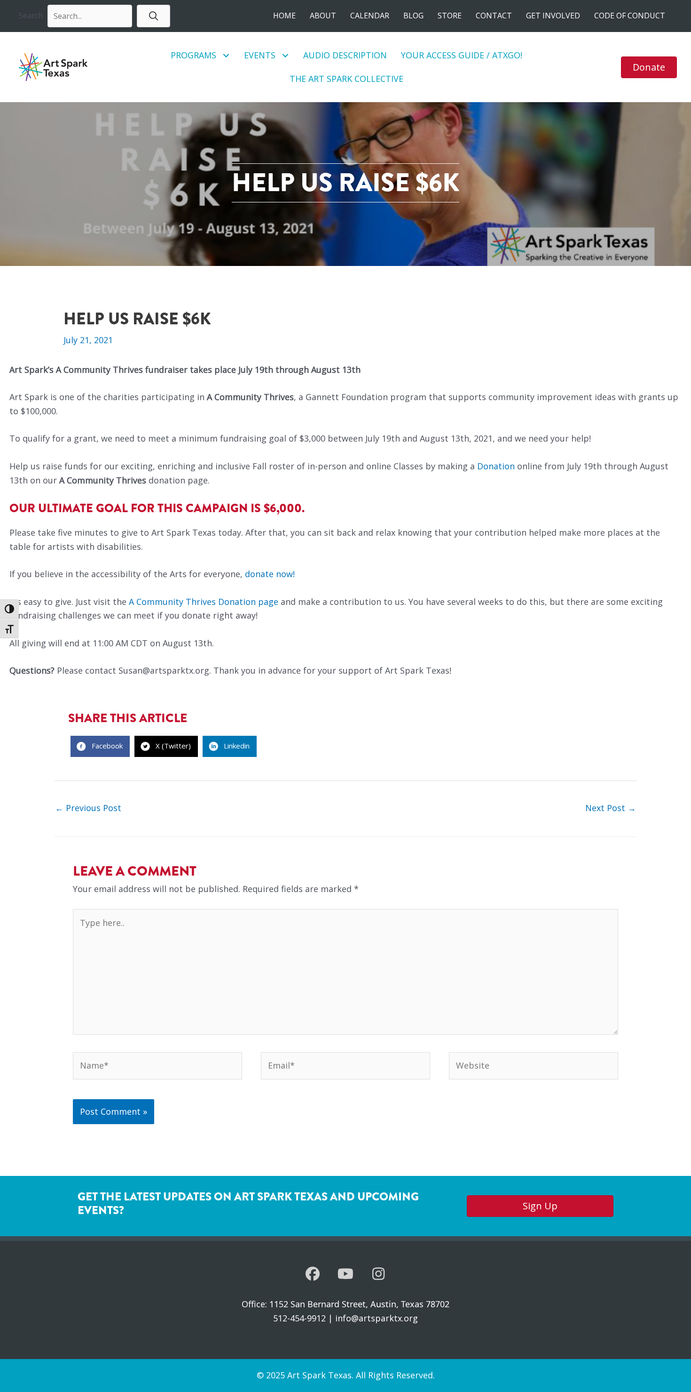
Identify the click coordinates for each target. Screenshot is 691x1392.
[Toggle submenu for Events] (285, 55)
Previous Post (88, 807)
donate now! (270, 573)
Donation (496, 466)
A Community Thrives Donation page (203, 601)
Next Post (610, 807)
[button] (153, 16)
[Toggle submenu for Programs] (226, 55)
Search (31, 15)
